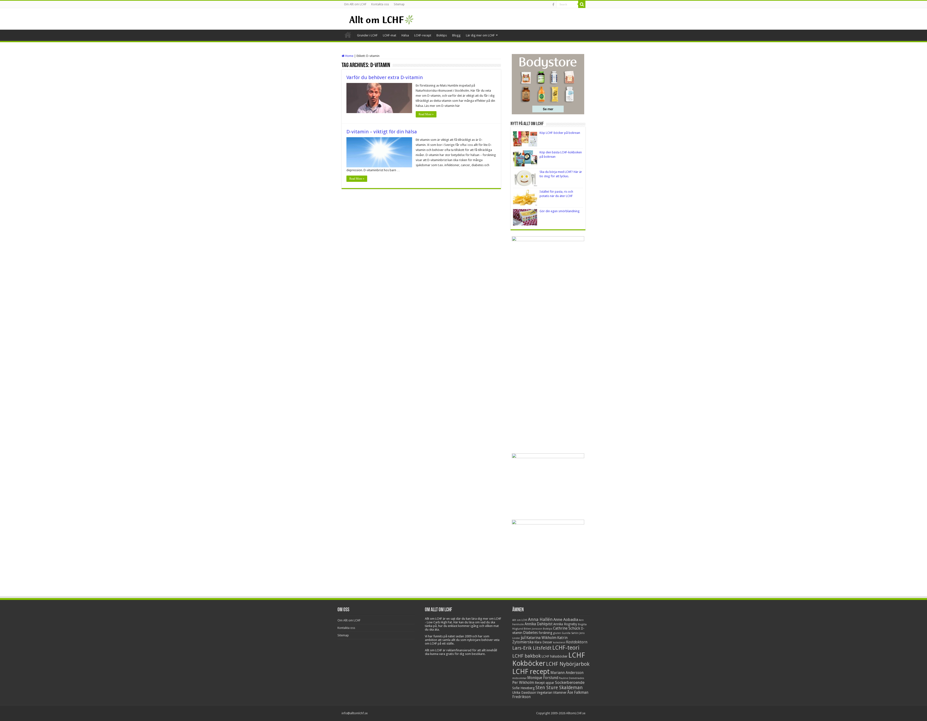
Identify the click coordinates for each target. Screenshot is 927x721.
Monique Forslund (542, 678)
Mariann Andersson (566, 673)
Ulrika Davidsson (524, 692)
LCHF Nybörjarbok (568, 664)
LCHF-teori (565, 647)
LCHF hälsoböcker (554, 656)
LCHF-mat (389, 35)
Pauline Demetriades (571, 678)
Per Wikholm (523, 682)
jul (523, 637)
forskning (545, 633)
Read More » (426, 114)
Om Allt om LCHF (355, 4)
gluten (557, 633)
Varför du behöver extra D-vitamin (384, 77)
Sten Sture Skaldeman (559, 687)
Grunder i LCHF (367, 35)
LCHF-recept (422, 35)
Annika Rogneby (565, 624)
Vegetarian (544, 692)
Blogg (456, 35)
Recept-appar (544, 683)
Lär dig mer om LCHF (480, 35)
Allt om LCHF (519, 620)
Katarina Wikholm (541, 638)
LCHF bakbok (526, 656)
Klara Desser (543, 642)
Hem (348, 35)
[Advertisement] (548, 375)
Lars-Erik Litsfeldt (532, 648)
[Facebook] (553, 4)
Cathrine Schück (566, 628)
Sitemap (399, 4)
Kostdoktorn (576, 642)
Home (348, 56)
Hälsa (405, 35)
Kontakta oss (380, 4)
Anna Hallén (540, 619)
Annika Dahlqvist (539, 624)
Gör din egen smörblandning (560, 211)
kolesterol (559, 642)
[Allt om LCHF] (381, 19)
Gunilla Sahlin (570, 633)
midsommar (519, 678)
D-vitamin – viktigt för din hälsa (381, 132)
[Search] (581, 4)
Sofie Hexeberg (523, 688)
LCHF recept (531, 671)
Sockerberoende (569, 682)
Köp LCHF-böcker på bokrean (560, 133)
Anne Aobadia (565, 619)
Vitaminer (560, 692)
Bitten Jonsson (533, 628)
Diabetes (530, 633)
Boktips (441, 35)
